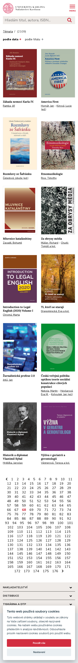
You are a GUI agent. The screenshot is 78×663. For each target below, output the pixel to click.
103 (20, 527)
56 (69, 501)
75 (9, 514)
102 (10, 527)
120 (49, 536)
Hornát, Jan (47, 106)
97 (37, 523)
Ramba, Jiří (9, 106)
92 (69, 518)
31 (17, 492)
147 (39, 553)
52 (39, 501)
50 (24, 501)
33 (32, 492)
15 (32, 483)
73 (61, 510)
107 (58, 527)
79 (39, 514)
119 (39, 536)
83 (69, 514)
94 (15, 523)
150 (68, 553)
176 (55, 571)
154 (39, 558)
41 (24, 497)
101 (70, 523)
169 (49, 567)
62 (46, 505)
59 (24, 505)
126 (39, 540)
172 (17, 571)
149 (58, 553)
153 (29, 558)
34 (39, 492)
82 (61, 514)
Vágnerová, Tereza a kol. (55, 463)
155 (49, 558)
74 (69, 510)
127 (49, 540)
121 (58, 536)
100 (60, 523)
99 (52, 523)
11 (70, 479)
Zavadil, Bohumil (12, 243)
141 (49, 549)
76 (17, 514)
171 (68, 567)
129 (68, 540)
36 (54, 492)
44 (46, 497)
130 (10, 545)
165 (10, 567)
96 (30, 523)
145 (20, 553)
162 (49, 562)
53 (46, 501)
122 (68, 536)
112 (39, 532)
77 (24, 514)
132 (29, 545)
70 (39, 510)
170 (58, 567)
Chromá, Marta (11, 315)
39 (9, 497)
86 (24, 518)
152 (20, 558)
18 (54, 483)
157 (68, 558)
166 (20, 567)
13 (17, 483)
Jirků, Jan (8, 380)
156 (58, 558)
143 (68, 549)
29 (69, 488)
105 (39, 527)
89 (46, 518)
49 (17, 501)
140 (39, 549)
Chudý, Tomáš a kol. (55, 244)
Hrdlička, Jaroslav (13, 463)
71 (46, 510)
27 (54, 488)
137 (10, 549)
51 (32, 501)
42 (32, 497)
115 (68, 532)
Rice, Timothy (49, 178)
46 (61, 497)
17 (46, 483)
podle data (10, 39)
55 (61, 501)
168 (39, 567)
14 (24, 483)
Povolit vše (39, 642)
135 (58, 545)
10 (63, 479)
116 (10, 536)
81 (54, 514)
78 (32, 514)
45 (54, 497)
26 (46, 488)
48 (9, 501)
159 (20, 562)
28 (61, 488)
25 (39, 488)
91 (61, 518)
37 (61, 492)
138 (20, 549)
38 (69, 492)
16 (39, 483)
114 (58, 532)
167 (29, 567)
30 (9, 492)
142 (58, 549)
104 (29, 527)
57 (9, 505)
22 (17, 488)
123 (10, 540)
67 (17, 510)
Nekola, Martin (49, 391)
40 (17, 497)
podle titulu (32, 39)
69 (32, 510)
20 (69, 483)
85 (17, 518)
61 (39, 505)
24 (32, 488)
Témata (8, 31)
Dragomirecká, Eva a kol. (55, 311)
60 (32, 505)
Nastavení (39, 652)
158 (10, 562)
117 (20, 536)
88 (39, 518)
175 (46, 571)
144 (10, 553)
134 (49, 545)
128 (58, 540)
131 (20, 545)
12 (9, 483)
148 (49, 553)
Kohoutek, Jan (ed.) (62, 394)
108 (68, 527)
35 (46, 492)
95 (22, 523)
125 (29, 540)
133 (39, 545)
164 (68, 562)
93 (7, 523)
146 (29, 553)
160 (29, 562)
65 (69, 505)
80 (46, 514)
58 (17, 505)
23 (24, 488)
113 (49, 532)
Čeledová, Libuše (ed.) (15, 178)
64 (61, 505)
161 (39, 562)
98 (44, 523)
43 (39, 497)
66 (9, 510)
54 (54, 501)
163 (58, 562)
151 (10, 558)
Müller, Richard (49, 243)
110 (20, 532)
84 (9, 518)
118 (29, 536)
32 (24, 492)
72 (54, 510)
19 (61, 483)
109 (10, 532)
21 (9, 488)
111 (29, 532)
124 (20, 540)
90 (54, 518)
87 (32, 518)
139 (29, 549)
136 (68, 545)
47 (69, 497)
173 (27, 571)
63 (54, 505)
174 (36, 571)
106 (49, 527)
